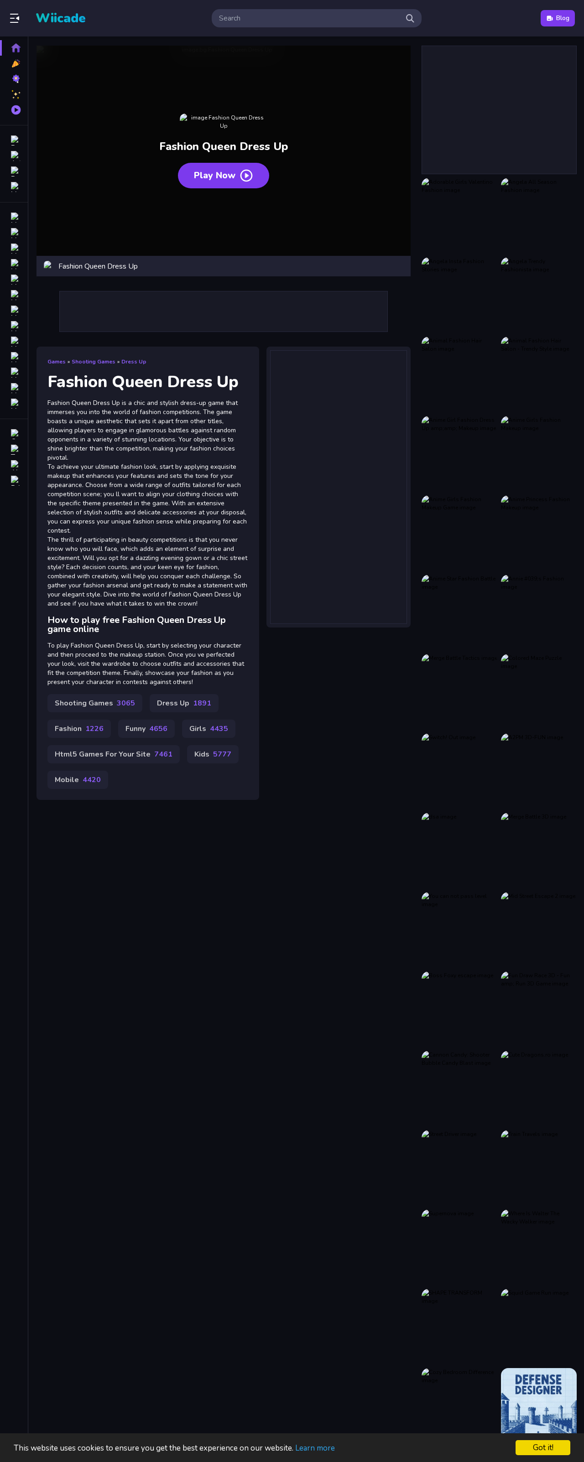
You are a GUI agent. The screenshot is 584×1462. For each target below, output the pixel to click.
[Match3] (14, 310)
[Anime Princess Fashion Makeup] (539, 533)
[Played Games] (14, 110)
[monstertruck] (14, 357)
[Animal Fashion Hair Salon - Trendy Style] (539, 374)
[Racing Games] (14, 140)
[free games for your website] (14, 264)
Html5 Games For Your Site (113, 754)
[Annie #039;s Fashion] (539, 612)
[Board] (14, 326)
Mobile (78, 780)
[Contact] (14, 434)
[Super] (14, 372)
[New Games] (14, 63)
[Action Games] (14, 156)
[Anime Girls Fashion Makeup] (539, 454)
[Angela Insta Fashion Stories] (459, 295)
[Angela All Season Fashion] (539, 216)
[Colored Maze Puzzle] (539, 692)
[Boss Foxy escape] (459, 1009)
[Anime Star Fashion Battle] (459, 612)
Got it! (543, 1447)
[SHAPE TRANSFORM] (459, 1326)
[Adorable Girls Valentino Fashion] (459, 216)
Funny (146, 729)
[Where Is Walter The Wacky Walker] (539, 1247)
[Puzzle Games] (14, 171)
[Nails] (14, 295)
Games (56, 361)
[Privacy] (14, 480)
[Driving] (14, 217)
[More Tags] (14, 403)
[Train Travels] (539, 1168)
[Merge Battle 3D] (539, 850)
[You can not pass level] (459, 930)
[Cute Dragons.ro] (539, 1088)
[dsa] (459, 850)
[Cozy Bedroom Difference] (459, 1406)
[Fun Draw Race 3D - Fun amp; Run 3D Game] (539, 1009)
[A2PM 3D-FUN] (539, 771)
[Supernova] (459, 1247)
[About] (14, 465)
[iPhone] (14, 248)
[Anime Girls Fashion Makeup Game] (459, 533)
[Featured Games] (14, 94)
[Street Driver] (459, 1168)
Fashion (79, 729)
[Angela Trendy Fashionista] (539, 295)
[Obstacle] (14, 388)
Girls (208, 729)
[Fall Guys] (14, 341)
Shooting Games (93, 361)
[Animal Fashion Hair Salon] (459, 374)
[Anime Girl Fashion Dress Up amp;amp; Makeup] (459, 454)
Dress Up (133, 361)
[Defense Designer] (539, 1406)
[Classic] (14, 233)
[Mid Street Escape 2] (539, 930)
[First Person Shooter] (14, 279)
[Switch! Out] (459, 771)
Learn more (315, 1448)
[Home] (14, 48)
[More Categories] (14, 187)
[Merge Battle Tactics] (459, 692)
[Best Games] (14, 79)
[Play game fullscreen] (399, 266)
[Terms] (14, 449)
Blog (562, 18)
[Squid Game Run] (539, 1326)
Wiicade (61, 18)
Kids (212, 754)
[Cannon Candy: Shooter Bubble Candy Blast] (459, 1088)
